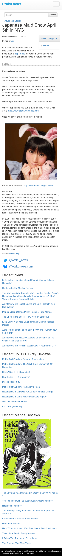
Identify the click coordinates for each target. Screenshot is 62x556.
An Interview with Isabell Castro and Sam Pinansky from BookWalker (28, 305)
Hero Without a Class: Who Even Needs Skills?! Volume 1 (29, 528)
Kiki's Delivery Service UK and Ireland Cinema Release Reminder (28, 281)
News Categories (49, 38)
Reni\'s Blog (14, 253)
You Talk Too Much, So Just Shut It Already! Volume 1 (27, 500)
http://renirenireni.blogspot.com (38, 185)
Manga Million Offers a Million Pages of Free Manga (27, 311)
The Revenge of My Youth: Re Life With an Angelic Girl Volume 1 (28, 512)
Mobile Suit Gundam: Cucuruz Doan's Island (23, 359)
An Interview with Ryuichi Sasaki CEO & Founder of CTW (29, 345)
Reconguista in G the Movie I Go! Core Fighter (24, 396)
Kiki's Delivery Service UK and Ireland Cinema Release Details (28, 323)
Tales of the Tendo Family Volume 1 (19, 533)
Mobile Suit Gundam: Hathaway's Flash (21, 386)
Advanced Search (13, 20)
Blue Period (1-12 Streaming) (16, 376)
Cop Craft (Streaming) (12, 406)
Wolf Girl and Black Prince (14, 401)
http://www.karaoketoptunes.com (23, 110)
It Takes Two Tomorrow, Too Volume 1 (20, 538)
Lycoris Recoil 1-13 (11, 381)
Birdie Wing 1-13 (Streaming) (16, 371)
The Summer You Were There (16, 543)
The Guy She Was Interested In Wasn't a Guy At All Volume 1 (30, 494)
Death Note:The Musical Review (17, 287)
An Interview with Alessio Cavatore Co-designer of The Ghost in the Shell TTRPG (28, 339)
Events (46, 45)
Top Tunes (20, 53)
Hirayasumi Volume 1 (12, 505)
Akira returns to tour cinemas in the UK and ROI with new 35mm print (29, 331)
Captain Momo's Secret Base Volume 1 (20, 518)
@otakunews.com (21, 266)
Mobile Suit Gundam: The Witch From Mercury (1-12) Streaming (27, 365)
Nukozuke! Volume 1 (12, 523)
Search (53, 14)
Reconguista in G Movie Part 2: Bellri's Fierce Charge (27, 391)
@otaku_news (18, 260)
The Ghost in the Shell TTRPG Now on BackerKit (25, 316)
